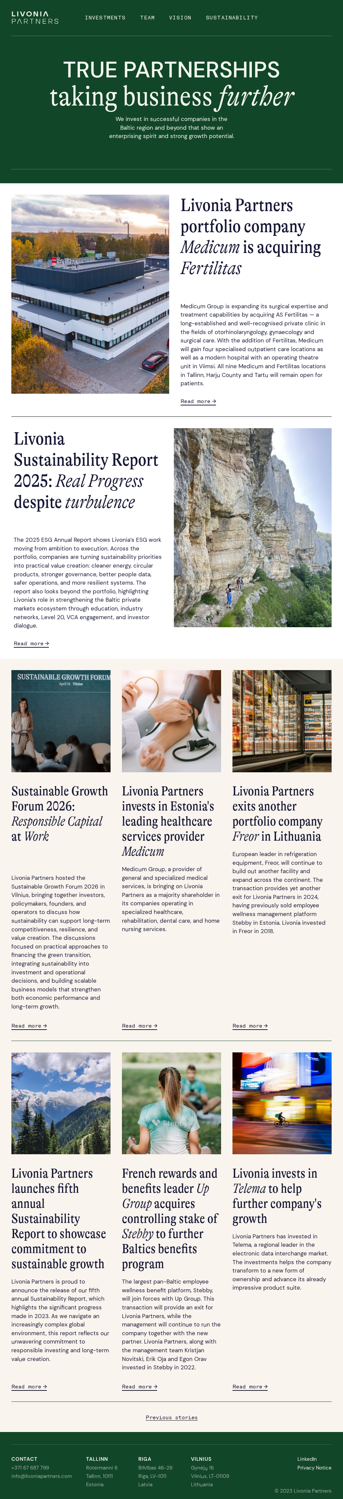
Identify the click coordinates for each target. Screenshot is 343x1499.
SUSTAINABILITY (232, 17)
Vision (180, 17)
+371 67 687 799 (30, 1468)
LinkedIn (307, 1459)
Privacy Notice (314, 1468)
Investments (105, 17)
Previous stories (172, 1417)
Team (147, 17)
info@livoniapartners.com (41, 1476)
